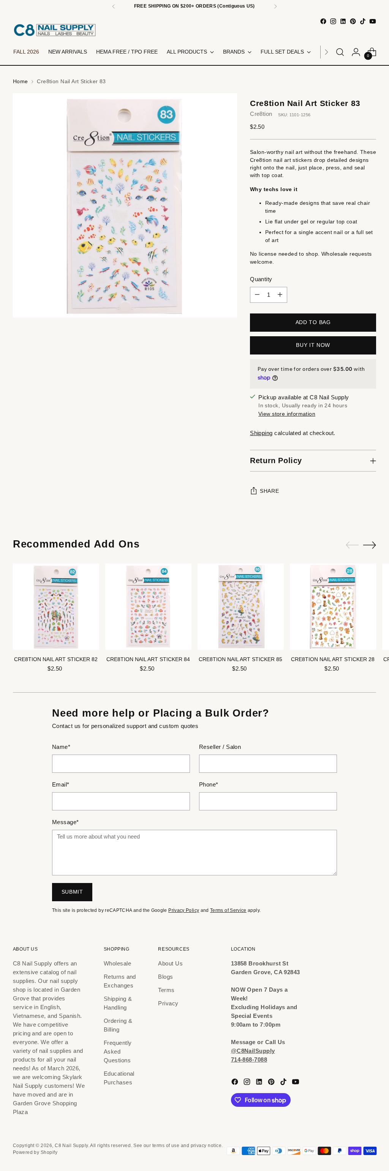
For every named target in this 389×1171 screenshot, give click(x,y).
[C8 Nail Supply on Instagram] (333, 21)
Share (269, 491)
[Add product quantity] (280, 294)
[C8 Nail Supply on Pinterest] (352, 21)
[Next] (275, 6)
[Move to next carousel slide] (369, 544)
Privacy (168, 1003)
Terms (166, 990)
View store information (286, 414)
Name (61, 747)
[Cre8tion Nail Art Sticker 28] (333, 606)
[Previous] (113, 6)
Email (61, 784)
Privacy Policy (183, 910)
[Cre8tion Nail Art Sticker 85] (241, 606)
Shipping (261, 433)
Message (65, 822)
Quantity (261, 279)
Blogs (165, 976)
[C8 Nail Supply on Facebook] (323, 21)
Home (20, 81)
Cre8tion (261, 114)
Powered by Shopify (35, 1152)
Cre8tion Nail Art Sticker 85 (240, 659)
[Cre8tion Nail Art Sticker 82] (56, 606)
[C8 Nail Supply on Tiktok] (362, 21)
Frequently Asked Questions (118, 1051)
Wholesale (117, 963)
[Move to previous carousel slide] (352, 545)
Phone (208, 784)
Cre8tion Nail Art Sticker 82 (56, 659)
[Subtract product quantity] (257, 294)
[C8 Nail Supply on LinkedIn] (343, 21)
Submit (72, 892)
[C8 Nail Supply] (54, 30)
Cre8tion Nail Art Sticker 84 (148, 659)
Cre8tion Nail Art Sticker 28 (333, 659)
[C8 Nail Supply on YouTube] (372, 21)
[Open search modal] (340, 52)
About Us (170, 963)
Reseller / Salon (220, 747)
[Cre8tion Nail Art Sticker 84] (148, 606)
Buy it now (313, 345)
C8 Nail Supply (71, 1145)
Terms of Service (228, 910)
